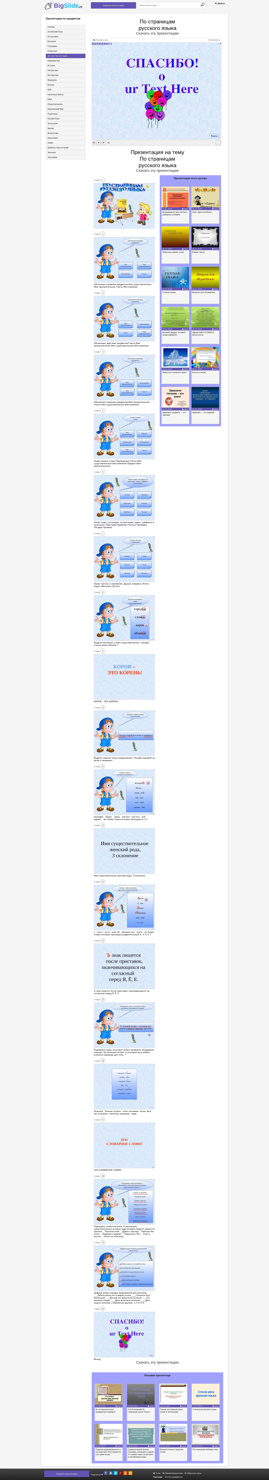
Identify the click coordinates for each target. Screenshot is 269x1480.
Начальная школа (55, 94)
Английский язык (55, 32)
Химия (50, 143)
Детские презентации (57, 56)
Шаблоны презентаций (57, 148)
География (52, 46)
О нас (158, 1473)
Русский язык (53, 119)
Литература (52, 70)
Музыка (50, 85)
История (51, 65)
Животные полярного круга (174, 372)
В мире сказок (198, 252)
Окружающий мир (55, 109)
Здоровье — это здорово (203, 412)
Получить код (101, 40)
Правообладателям (174, 1473)
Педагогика (52, 114)
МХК (49, 90)
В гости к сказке (199, 372)
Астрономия (52, 37)
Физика (50, 128)
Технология (52, 123)
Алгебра (51, 27)
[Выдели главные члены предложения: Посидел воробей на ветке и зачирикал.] (124, 755)
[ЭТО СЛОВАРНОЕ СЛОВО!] (124, 1167)
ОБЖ (49, 99)
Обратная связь (194, 1473)
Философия (52, 138)
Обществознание (55, 104)
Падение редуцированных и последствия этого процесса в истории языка (108, 1452)
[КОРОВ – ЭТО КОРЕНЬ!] (124, 699)
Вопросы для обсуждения (203, 292)
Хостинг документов (173, 1477)
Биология (51, 41)
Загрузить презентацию (113, 5)
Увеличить (215, 40)
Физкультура (53, 133)
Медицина (52, 80)
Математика (52, 75)
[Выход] (124, 1356)
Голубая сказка (169, 292)
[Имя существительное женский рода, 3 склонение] (124, 873)
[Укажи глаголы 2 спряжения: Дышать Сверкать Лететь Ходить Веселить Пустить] (124, 581)
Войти (221, 3)
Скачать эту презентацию (157, 33)
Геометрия (52, 51)
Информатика (53, 61)
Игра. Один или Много (202, 212)
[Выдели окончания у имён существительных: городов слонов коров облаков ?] (124, 640)
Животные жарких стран (173, 252)
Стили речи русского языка (205, 1409)
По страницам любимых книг (205, 1449)
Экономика (52, 157)
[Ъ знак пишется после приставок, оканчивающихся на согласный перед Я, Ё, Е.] (124, 988)
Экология (51, 152)
